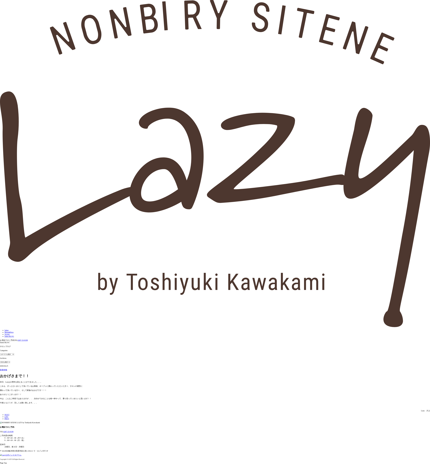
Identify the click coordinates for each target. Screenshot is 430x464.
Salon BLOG (9, 336)
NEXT (6, 415)
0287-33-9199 (23, 340)
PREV (6, 419)
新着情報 (3, 370)
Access (7, 334)
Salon (6, 330)
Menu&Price (9, 332)
